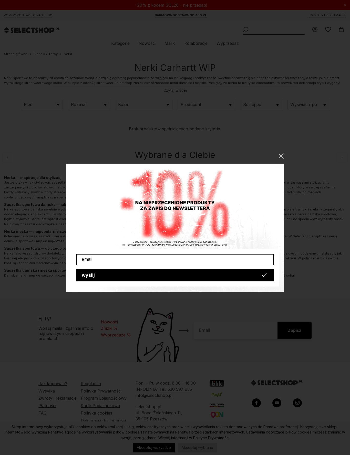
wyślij (88, 275)
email (87, 259)
